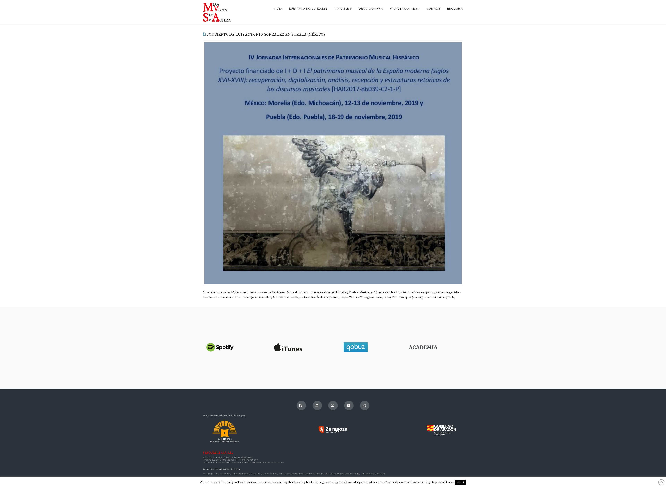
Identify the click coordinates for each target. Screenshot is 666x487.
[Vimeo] (349, 405)
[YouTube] (333, 405)
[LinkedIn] (317, 405)
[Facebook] (301, 405)
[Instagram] (364, 405)
